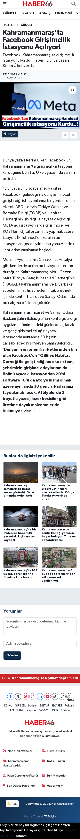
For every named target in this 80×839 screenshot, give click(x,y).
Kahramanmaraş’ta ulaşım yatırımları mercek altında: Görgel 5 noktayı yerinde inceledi (58, 492)
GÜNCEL (10, 13)
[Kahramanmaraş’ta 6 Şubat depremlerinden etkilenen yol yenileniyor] (59, 557)
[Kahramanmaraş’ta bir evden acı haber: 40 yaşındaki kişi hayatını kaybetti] (20, 516)
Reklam (69, 705)
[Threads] (62, 696)
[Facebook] (10, 696)
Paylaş (12, 134)
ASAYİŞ (44, 13)
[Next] (69, 696)
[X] (18, 696)
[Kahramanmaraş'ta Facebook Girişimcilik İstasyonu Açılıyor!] (40, 105)
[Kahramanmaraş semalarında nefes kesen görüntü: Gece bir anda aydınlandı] (20, 472)
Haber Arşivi (55, 785)
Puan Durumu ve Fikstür (22, 775)
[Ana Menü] (5, 4)
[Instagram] (32, 696)
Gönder (12, 655)
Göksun (31, 710)
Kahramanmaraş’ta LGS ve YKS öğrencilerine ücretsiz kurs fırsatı (20, 574)
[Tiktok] (54, 696)
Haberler (9, 25)
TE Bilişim (50, 816)
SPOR (54, 710)
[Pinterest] (25, 696)
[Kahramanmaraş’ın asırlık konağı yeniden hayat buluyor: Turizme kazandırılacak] (59, 516)
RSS (14, 803)
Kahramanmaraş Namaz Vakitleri (16, 763)
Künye (8, 705)
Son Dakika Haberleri (21, 785)
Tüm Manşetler (57, 775)
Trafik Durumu (56, 761)
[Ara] (73, 4)
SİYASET (28, 13)
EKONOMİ (63, 13)
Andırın (65, 710)
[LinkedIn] (40, 696)
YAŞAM (43, 710)
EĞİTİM (44, 705)
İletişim (32, 705)
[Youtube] (47, 696)
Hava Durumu (56, 751)
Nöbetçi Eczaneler (20, 751)
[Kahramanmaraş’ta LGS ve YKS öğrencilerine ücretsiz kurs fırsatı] (20, 557)
